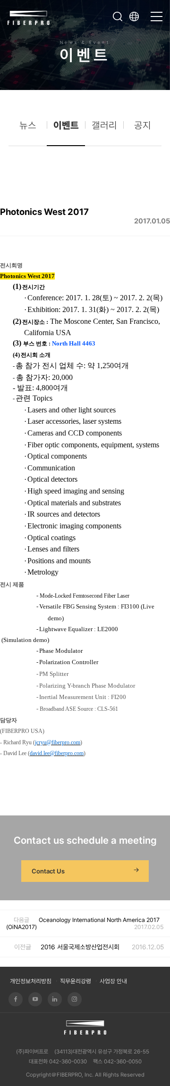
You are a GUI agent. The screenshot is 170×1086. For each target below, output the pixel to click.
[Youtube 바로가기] (35, 999)
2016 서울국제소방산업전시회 (80, 947)
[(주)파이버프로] (29, 16)
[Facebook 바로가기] (15, 999)
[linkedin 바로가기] (55, 999)
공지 (142, 125)
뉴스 (27, 125)
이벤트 (66, 125)
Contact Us (48, 871)
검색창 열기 (117, 16)
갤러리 (104, 125)
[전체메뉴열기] (156, 12)
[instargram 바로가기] (75, 999)
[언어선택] (137, 16)
